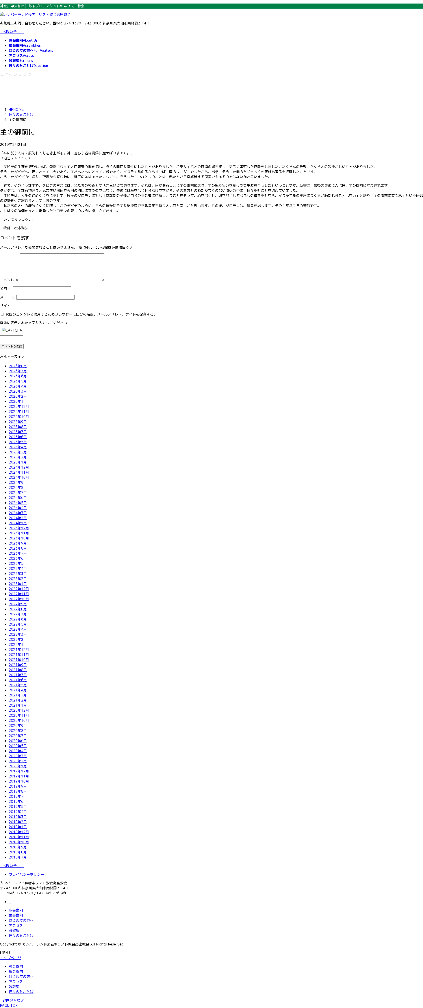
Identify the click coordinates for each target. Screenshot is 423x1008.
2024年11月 (19, 472)
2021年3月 (18, 695)
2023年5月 (18, 563)
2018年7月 (18, 857)
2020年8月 (18, 730)
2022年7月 (18, 614)
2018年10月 (19, 842)
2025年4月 (18, 447)
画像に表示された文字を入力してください (33, 322)
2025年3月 (18, 452)
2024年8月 (18, 487)
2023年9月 (18, 543)
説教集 (14, 930)
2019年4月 (18, 811)
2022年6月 (18, 619)
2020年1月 (18, 766)
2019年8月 (18, 791)
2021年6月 (18, 680)
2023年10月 (19, 538)
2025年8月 (18, 426)
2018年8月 (18, 852)
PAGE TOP (9, 1005)
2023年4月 (18, 568)
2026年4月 (18, 386)
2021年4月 (18, 690)
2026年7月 (18, 371)
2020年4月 (18, 750)
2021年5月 (18, 685)
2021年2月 (18, 700)
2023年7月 (18, 553)
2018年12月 (19, 831)
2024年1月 (18, 523)
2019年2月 (18, 821)
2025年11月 (19, 411)
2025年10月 (19, 416)
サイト (5, 305)
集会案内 (16, 915)
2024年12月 (19, 467)
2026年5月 (18, 381)
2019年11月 (19, 776)
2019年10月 (19, 781)
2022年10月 (19, 598)
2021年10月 (19, 659)
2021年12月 (19, 649)
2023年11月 (19, 533)
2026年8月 (18, 366)
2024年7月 (18, 492)
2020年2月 (18, 761)
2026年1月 (18, 401)
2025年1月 (18, 462)
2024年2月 (18, 517)
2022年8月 (18, 609)
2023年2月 (18, 578)
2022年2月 (18, 639)
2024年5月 (18, 502)
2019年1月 (18, 826)
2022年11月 (19, 593)
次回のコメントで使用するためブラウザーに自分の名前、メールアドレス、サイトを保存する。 (81, 314)
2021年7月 (18, 674)
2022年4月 (18, 629)
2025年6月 (18, 436)
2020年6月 (18, 740)
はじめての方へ (21, 920)
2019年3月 (18, 816)
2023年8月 (18, 548)
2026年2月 (18, 396)
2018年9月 (18, 847)
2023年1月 (18, 583)
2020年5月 (18, 745)
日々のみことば (21, 935)
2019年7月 (18, 796)
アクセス (16, 925)
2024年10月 (19, 477)
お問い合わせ (13, 31)
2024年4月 (18, 507)
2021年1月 (18, 705)
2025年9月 (18, 421)
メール (7, 297)
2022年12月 (19, 588)
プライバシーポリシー (26, 874)
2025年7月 (18, 431)
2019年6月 (18, 801)
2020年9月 (18, 725)
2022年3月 (18, 634)
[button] (211, 865)
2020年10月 (19, 720)
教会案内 (16, 910)
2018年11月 (19, 836)
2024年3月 (18, 512)
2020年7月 (18, 735)
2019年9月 (18, 786)
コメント (9, 279)
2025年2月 (18, 457)
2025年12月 (19, 406)
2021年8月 (18, 669)
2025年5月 (18, 441)
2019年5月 (18, 806)
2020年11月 (19, 715)
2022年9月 (18, 604)
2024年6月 (18, 497)
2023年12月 (19, 528)
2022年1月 (18, 644)
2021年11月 (19, 654)
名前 (6, 288)
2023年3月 (18, 573)
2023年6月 (18, 558)
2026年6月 (18, 376)
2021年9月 (18, 664)
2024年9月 (18, 482)
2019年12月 (19, 771)
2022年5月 (18, 624)
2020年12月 (19, 710)
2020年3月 (18, 755)
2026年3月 (18, 391)
